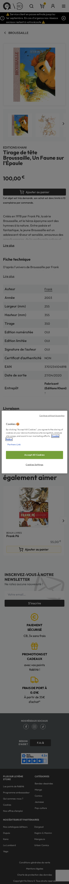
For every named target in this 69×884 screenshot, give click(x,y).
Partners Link (14, 444)
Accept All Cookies (34, 455)
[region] (34, 442)
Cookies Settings (34, 464)
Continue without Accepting (51, 415)
